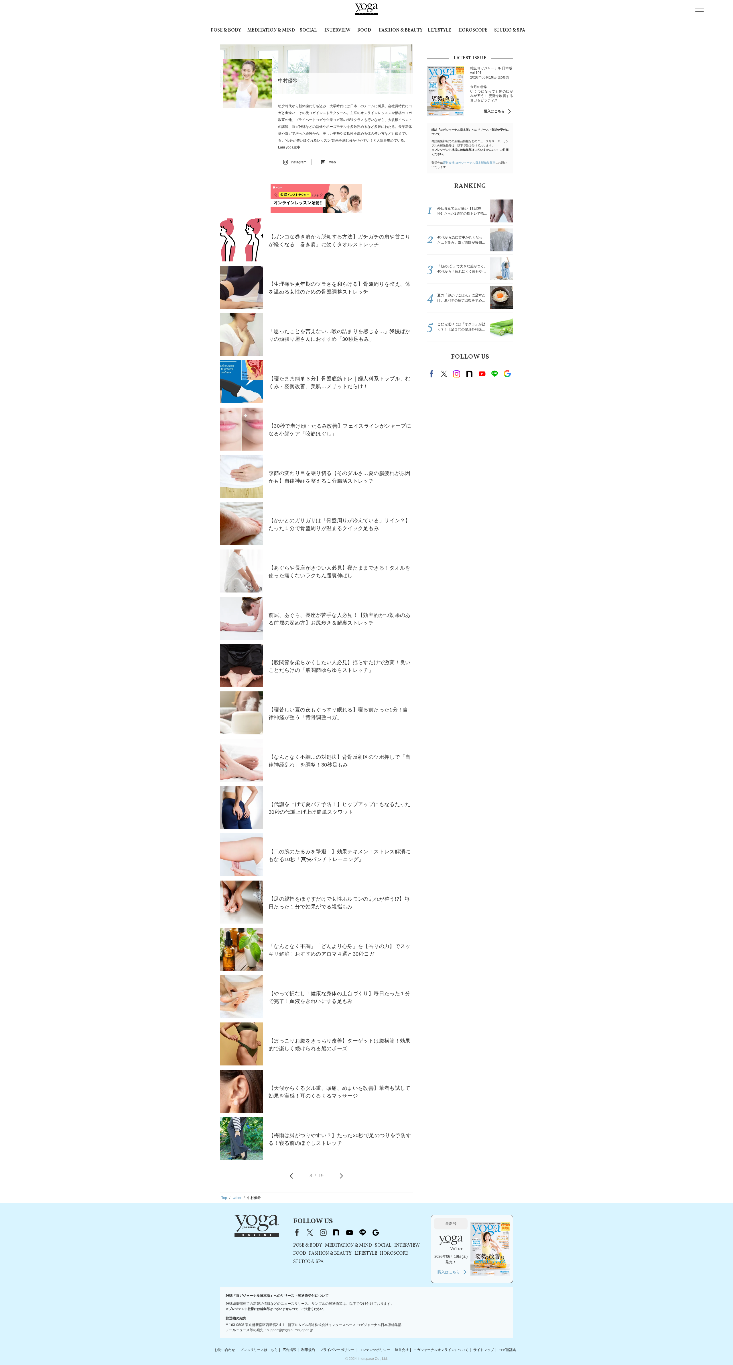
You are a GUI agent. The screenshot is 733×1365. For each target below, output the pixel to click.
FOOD (364, 30)
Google (507, 374)
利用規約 (308, 1350)
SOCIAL (308, 30)
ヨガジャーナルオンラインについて (440, 1350)
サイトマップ (483, 1350)
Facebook (432, 374)
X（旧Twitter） (310, 1232)
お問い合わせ (224, 1350)
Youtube (482, 374)
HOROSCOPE (473, 30)
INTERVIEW (337, 30)
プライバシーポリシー (337, 1350)
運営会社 (402, 1350)
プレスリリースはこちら (259, 1350)
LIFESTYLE (439, 30)
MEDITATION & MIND (271, 30)
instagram (456, 374)
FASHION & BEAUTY (401, 30)
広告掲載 (289, 1350)
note (469, 374)
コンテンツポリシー (374, 1350)
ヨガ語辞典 (507, 1350)
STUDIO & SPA (509, 30)
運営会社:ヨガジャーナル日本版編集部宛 (469, 162)
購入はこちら (494, 111)
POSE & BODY (226, 30)
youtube (349, 1232)
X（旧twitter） (444, 374)
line (494, 374)
